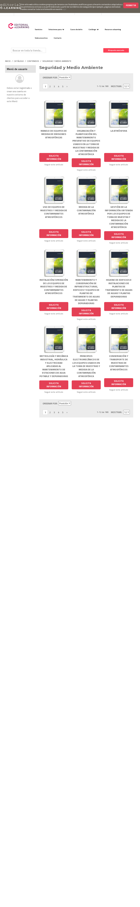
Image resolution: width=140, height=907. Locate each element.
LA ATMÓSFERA (118, 130)
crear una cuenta (15, 91)
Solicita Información (53, 157)
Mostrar (116, 86)
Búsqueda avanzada (116, 50)
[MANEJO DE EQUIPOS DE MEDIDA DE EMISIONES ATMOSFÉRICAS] (53, 113)
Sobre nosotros (41, 38)
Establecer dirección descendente (74, 77)
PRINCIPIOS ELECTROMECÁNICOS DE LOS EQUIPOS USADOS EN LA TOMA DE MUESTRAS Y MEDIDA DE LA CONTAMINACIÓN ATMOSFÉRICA (86, 366)
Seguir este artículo (53, 164)
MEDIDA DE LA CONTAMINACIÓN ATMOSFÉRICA (86, 210)
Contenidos (33, 61)
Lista (127, 77)
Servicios (38, 29)
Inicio (8, 61)
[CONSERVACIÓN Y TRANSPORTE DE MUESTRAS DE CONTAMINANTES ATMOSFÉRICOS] (118, 339)
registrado (24, 88)
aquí (64, 9)
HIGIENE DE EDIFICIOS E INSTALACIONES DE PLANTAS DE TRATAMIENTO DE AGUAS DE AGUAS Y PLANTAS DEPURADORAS (118, 288)
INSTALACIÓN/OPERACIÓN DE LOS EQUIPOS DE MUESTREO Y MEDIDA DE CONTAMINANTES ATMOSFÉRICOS (53, 286)
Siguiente (67, 86)
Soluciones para (55, 29)
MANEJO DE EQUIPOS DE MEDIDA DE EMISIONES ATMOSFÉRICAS (54, 134)
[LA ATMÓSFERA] (118, 113)
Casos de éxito (76, 29)
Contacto (57, 38)
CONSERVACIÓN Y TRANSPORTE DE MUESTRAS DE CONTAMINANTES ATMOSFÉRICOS (118, 362)
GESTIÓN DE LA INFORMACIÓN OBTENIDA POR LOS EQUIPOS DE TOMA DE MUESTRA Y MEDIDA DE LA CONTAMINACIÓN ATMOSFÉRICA (119, 217)
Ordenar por (50, 77)
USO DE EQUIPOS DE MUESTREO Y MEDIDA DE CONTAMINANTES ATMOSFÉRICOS (53, 212)
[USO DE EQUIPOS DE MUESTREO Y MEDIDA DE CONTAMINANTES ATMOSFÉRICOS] (53, 189)
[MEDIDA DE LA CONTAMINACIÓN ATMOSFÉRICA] (86, 189)
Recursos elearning (113, 29)
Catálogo (92, 29)
